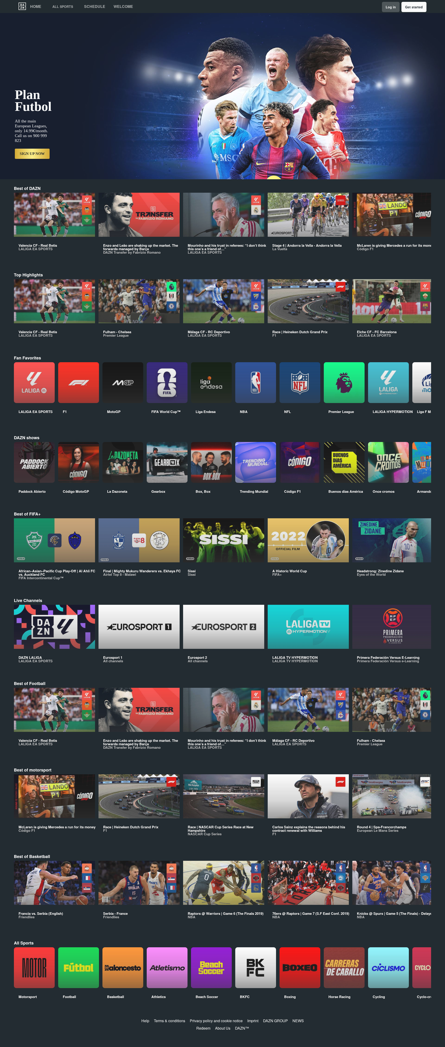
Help (145, 1020)
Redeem (203, 1028)
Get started (414, 7)
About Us (222, 1028)
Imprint (252, 1020)
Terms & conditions (169, 1020)
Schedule (94, 6)
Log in (391, 7)
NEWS (298, 1020)
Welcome (123, 6)
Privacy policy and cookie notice (216, 1020)
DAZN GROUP (275, 1020)
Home (35, 6)
